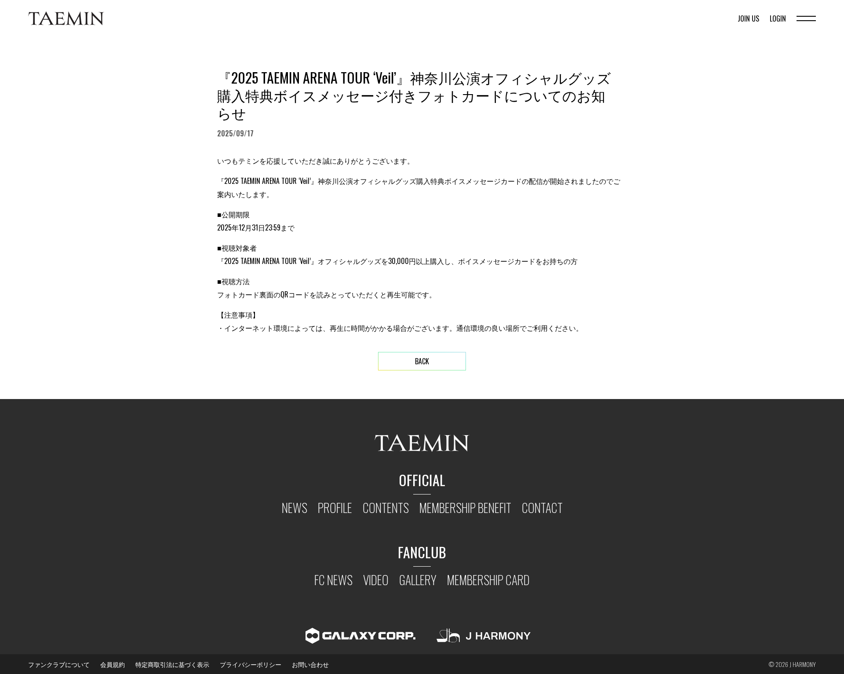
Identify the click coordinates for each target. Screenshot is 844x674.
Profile (335, 507)
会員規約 (112, 664)
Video (376, 580)
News (294, 507)
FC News (333, 580)
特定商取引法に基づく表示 (172, 664)
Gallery (418, 580)
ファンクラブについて (59, 664)
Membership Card (488, 580)
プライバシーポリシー (250, 664)
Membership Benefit (465, 507)
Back (422, 361)
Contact (542, 507)
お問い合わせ (310, 664)
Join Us (748, 18)
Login (778, 18)
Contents (386, 507)
